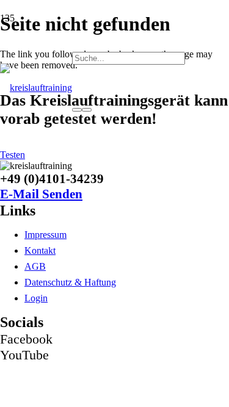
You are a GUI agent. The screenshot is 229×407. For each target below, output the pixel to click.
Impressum (45, 234)
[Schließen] (87, 110)
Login (36, 298)
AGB (35, 266)
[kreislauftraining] (36, 87)
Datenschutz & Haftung (70, 282)
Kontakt (40, 250)
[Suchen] (77, 110)
